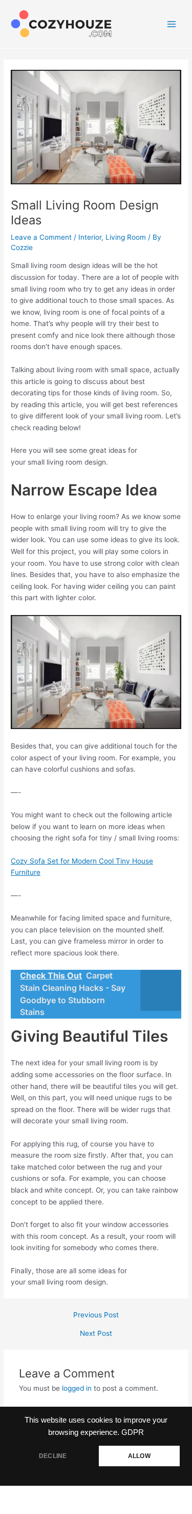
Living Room (125, 237)
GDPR (132, 1432)
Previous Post (96, 1315)
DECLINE (53, 1456)
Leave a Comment (41, 237)
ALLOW (139, 1456)
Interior (89, 237)
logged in (77, 1388)
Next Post (96, 1333)
